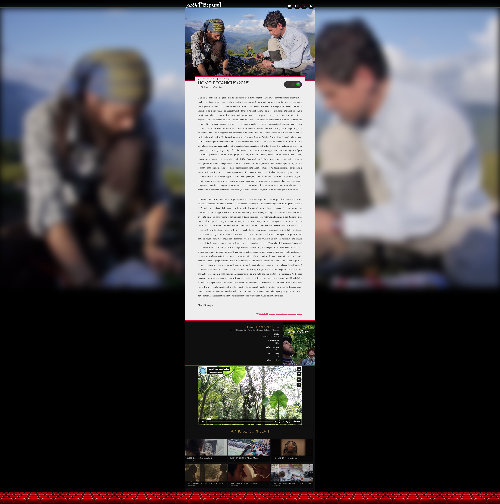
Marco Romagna (224, 79)
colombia (272, 314)
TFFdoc (299, 314)
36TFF (265, 314)
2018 (261, 314)
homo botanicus (282, 314)
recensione (292, 314)
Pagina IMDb (273, 360)
